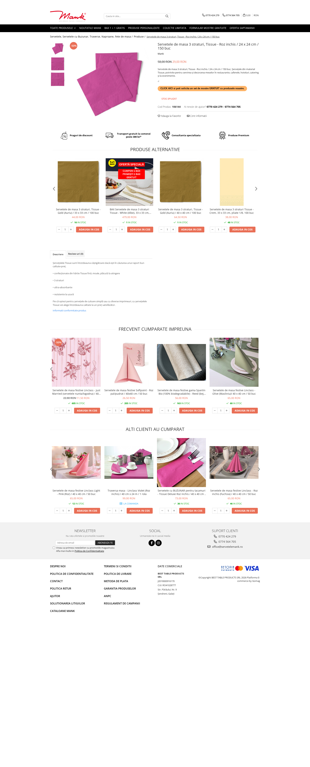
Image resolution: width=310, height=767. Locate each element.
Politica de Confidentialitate (89, 551)
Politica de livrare (117, 574)
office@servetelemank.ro (227, 546)
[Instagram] (158, 543)
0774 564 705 (227, 541)
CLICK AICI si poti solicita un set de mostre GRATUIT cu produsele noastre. (202, 88)
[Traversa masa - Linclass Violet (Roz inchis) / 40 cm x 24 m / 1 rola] (128, 462)
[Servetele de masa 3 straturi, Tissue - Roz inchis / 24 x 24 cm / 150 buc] (109, 83)
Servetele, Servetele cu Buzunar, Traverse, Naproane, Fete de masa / (91, 36)
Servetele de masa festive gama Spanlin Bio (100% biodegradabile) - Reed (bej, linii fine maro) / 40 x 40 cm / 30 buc (181, 392)
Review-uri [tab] (75, 253)
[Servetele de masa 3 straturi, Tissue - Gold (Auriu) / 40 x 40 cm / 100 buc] (180, 182)
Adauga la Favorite (170, 116)
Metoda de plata (116, 581)
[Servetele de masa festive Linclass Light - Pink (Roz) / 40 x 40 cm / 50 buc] (76, 462)
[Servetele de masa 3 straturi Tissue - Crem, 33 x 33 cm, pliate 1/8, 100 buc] (231, 182)
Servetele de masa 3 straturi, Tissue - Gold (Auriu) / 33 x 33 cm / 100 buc (78, 211)
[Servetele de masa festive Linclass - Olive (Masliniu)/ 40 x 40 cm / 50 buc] (234, 362)
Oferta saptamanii (242, 28)
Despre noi (58, 566)
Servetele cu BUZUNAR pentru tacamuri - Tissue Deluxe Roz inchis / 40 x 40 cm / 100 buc (181, 492)
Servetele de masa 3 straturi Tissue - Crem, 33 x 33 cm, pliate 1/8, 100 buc (232, 211)
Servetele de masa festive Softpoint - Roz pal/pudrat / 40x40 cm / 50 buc (128, 392)
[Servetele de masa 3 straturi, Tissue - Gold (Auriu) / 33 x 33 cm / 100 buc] (78, 182)
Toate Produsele (62, 28)
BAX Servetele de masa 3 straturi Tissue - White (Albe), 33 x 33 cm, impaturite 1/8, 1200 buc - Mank (129, 211)
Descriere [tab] (58, 254)
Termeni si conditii (117, 566)
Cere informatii (198, 116)
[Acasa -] (68, 16)
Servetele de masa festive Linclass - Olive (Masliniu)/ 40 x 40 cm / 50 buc (234, 392)
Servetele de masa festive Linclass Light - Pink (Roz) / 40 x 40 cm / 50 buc (76, 492)
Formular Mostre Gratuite (207, 28)
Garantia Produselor (120, 588)
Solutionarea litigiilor (67, 603)
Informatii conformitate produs (69, 310)
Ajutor (55, 596)
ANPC (107, 596)
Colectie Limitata (174, 28)
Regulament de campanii (122, 603)
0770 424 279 (227, 536)
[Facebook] (152, 543)
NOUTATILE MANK (90, 28)
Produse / (140, 36)
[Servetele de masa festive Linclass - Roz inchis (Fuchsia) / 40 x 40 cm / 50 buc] (234, 462)
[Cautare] (167, 16)
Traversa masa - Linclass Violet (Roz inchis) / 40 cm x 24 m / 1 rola (129, 492)
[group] (109, 83)
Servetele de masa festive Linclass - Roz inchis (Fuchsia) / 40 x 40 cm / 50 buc (234, 492)
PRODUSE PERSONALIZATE (144, 28)
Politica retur (60, 588)
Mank (161, 53)
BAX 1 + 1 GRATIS (114, 28)
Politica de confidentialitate (71, 574)
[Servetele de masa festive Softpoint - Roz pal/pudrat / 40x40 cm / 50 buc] (128, 362)
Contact (56, 581)
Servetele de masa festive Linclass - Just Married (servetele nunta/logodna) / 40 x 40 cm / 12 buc (76, 392)
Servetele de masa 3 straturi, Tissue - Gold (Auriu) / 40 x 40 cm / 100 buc (180, 211)
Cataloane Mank (62, 611)
